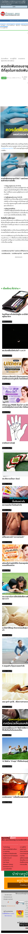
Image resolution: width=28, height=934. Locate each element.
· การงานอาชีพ (23, 864)
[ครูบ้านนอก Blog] (18, 25)
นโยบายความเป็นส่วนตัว (6, 4)
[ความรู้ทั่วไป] (4, 27)
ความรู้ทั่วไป (13, 59)
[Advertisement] (14, 818)
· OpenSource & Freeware (10, 856)
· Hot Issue (6, 862)
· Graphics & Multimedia (10, 854)
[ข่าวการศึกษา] (10, 25)
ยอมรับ (14, 6)
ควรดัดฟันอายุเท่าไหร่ (17, 253)
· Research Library (8, 864)
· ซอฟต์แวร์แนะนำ (7, 858)
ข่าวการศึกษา (4, 59)
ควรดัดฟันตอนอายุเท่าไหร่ (7, 148)
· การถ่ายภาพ (6, 860)
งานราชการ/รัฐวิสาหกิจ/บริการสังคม (13, 60)
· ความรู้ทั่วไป (22, 847)
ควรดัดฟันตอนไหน (6, 253)
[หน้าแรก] (3, 25)
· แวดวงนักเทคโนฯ (7, 869)
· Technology (6, 847)
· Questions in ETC (8, 867)
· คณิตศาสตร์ (22, 849)
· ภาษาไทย (22, 856)
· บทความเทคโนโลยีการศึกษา (10, 849)
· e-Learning (6, 851)
